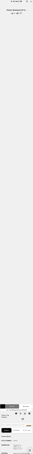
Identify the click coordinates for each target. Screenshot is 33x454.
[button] (27, 1)
